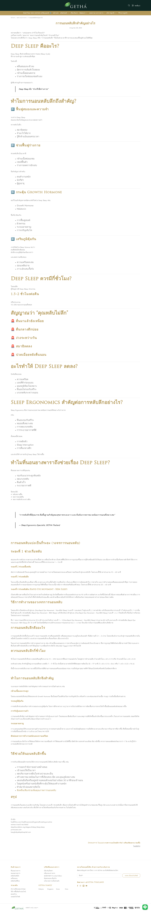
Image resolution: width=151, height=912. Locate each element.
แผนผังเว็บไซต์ (15, 897)
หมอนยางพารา (15, 873)
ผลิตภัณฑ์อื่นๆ (15, 881)
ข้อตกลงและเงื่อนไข (50, 878)
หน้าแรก (13, 17)
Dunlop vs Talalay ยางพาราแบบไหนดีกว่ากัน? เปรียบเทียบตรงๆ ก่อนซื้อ (114, 843)
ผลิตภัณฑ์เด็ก (15, 876)
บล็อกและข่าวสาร (49, 873)
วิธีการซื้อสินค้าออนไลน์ (18, 892)
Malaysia (41, 889)
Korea (58, 889)
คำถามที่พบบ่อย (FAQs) (18, 889)
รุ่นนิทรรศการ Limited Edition (53, 876)
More (66, 889)
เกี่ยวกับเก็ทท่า (48, 871)
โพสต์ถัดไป (136, 846)
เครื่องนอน (14, 878)
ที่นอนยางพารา (15, 871)
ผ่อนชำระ (14, 894)
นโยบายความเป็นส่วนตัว (51, 881)
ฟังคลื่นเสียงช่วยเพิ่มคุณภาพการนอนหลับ (36, 790)
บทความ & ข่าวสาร (22, 17)
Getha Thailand (75, 5)
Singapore (50, 889)
